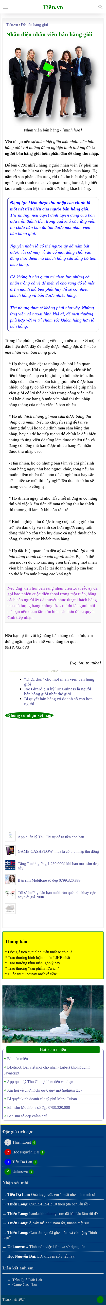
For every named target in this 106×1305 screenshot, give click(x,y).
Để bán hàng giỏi (34, 25)
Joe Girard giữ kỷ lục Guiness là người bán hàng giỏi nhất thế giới (57, 691)
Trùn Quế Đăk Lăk (27, 1280)
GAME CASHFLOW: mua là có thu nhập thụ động (58, 851)
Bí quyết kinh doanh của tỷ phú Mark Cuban (42, 1099)
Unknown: (16, 1247)
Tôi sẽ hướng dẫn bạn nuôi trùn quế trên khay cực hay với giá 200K (57, 895)
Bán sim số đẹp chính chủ (27, 1116)
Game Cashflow (25, 1284)
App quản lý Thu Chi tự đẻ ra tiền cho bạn (51, 837)
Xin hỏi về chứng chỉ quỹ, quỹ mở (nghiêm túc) (44, 1090)
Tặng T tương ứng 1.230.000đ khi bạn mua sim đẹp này (58, 866)
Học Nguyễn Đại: (21, 1256)
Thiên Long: (17, 1204)
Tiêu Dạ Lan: (18, 1194)
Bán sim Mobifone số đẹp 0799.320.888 (49, 880)
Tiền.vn (12, 25)
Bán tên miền (17, 1059)
